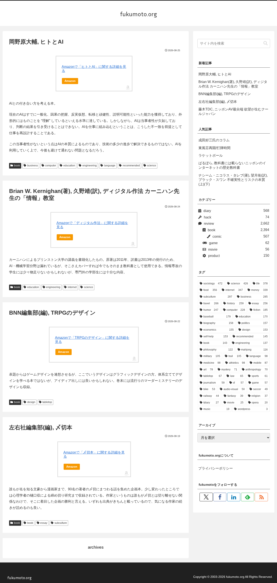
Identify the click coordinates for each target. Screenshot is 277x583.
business (32, 165)
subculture (61, 522)
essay (43, 522)
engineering (89, 165)
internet (72, 287)
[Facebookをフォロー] (219, 497)
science (151, 165)
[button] (265, 43)
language (109, 165)
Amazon (70, 81)
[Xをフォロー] (206, 497)
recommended (131, 165)
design (31, 402)
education (69, 165)
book (17, 165)
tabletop (47, 402)
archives (96, 547)
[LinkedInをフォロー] (233, 497)
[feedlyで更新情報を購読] (247, 497)
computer (50, 165)
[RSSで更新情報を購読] (261, 497)
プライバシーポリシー (215, 468)
